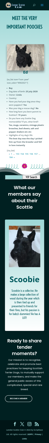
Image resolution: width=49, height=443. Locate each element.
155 (26, 154)
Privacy (38, 434)
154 (22, 154)
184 (11, 157)
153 (17, 154)
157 (36, 154)
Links (24, 438)
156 (31, 154)
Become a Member (18, 398)
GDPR (30, 434)
